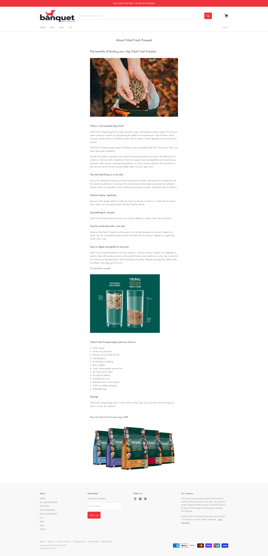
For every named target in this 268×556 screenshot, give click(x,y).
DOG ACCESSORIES (48, 513)
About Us (51, 541)
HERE (125, 417)
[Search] (208, 16)
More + (43, 529)
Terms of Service (64, 541)
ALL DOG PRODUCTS (48, 502)
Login (225, 27)
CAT (70, 27)
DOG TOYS (44, 506)
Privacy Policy (93, 541)
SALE (52, 27)
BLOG (42, 525)
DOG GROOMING (47, 510)
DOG (61, 27)
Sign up (94, 515)
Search (42, 541)
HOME (42, 27)
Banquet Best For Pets (48, 548)
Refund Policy (107, 541)
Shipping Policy (79, 541)
